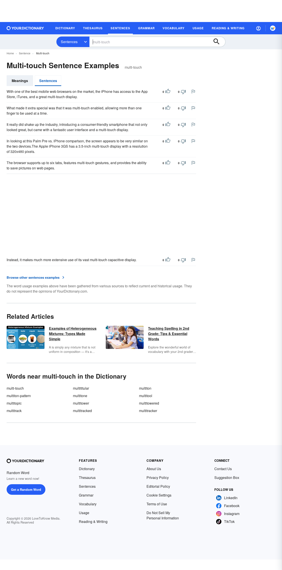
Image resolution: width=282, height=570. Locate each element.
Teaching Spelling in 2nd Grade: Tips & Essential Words (168, 333)
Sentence (24, 53)
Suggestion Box (226, 477)
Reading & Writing (93, 521)
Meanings (20, 80)
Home (10, 53)
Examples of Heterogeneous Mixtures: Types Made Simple (72, 333)
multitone (80, 395)
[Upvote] (168, 92)
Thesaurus (87, 477)
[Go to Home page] (25, 28)
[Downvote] (183, 92)
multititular (81, 388)
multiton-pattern (19, 395)
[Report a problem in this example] (193, 91)
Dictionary (87, 468)
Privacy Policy (158, 477)
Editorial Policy (158, 486)
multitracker (148, 410)
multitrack (14, 410)
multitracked (82, 410)
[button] (258, 28)
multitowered (149, 403)
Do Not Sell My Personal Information (163, 515)
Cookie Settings (159, 495)
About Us (154, 468)
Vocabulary (87, 503)
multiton (145, 388)
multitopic (14, 403)
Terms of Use (157, 503)
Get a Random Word (26, 489)
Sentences (69, 41)
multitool (145, 395)
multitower (81, 403)
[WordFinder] (272, 28)
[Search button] (218, 42)
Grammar (86, 495)
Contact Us (223, 468)
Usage (84, 512)
